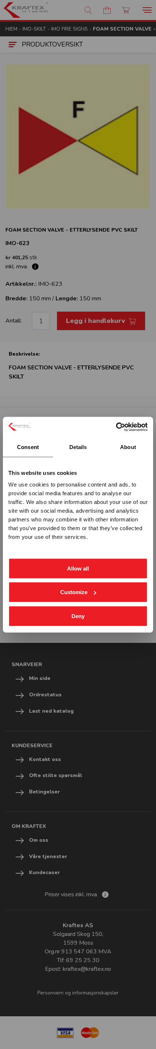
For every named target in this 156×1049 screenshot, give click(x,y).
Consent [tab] (28, 447)
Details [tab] (78, 447)
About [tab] (128, 447)
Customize (73, 592)
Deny (78, 616)
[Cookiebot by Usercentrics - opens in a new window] (116, 427)
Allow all (78, 568)
